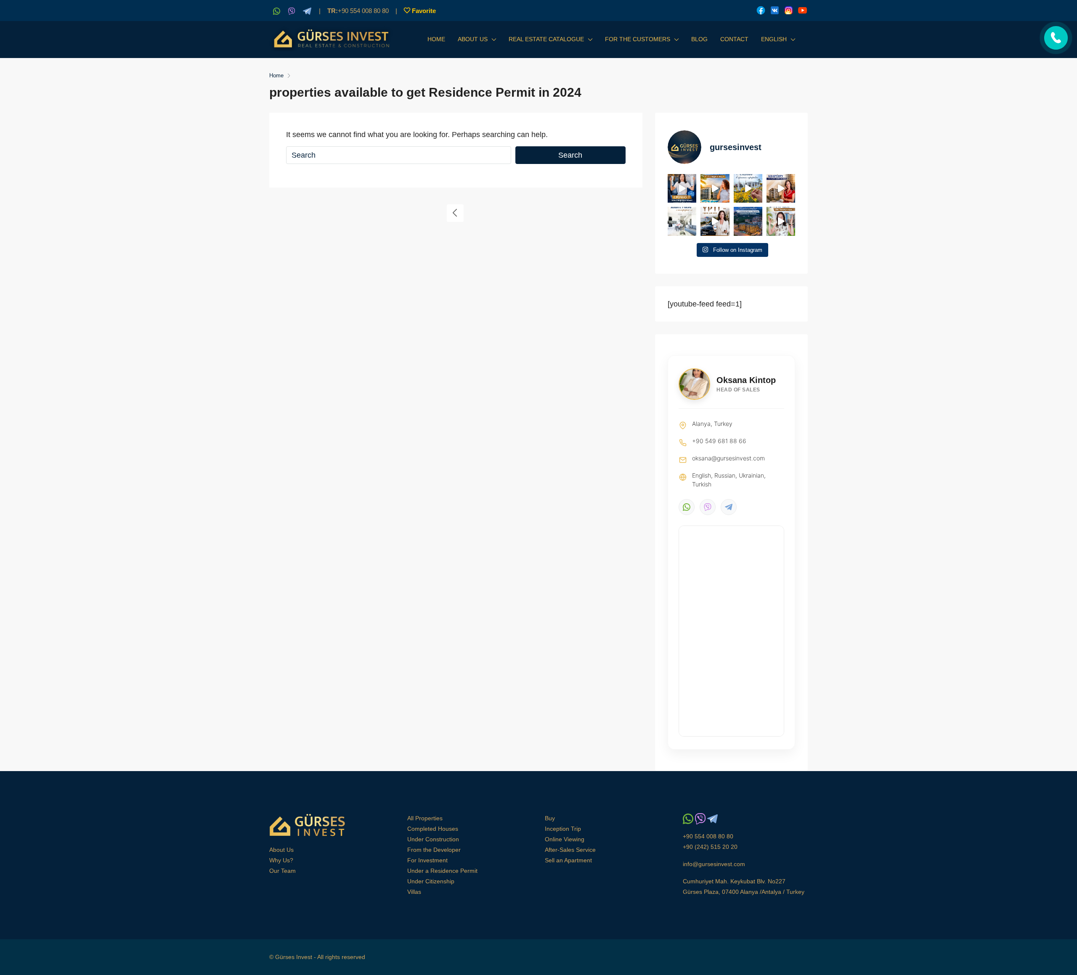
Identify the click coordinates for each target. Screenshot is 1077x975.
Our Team (282, 870)
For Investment (427, 860)
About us (473, 39)
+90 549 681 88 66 (719, 440)
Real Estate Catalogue (546, 39)
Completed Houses (432, 828)
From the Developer (434, 849)
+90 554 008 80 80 (358, 10)
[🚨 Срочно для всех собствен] (682, 188)
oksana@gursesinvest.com (728, 458)
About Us (281, 849)
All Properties (425, 818)
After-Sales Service (570, 849)
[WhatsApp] (687, 507)
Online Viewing (564, 839)
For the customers (637, 39)
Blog (699, 39)
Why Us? (281, 860)
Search (570, 155)
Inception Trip (563, 828)
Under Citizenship (430, 881)
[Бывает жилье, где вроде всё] (682, 221)
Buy (550, 818)
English (774, 39)
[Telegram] (729, 507)
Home (436, 39)
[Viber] (708, 507)
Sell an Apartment (568, 860)
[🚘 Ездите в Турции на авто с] (714, 221)
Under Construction (433, 839)
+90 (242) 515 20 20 (710, 846)
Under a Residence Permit (442, 870)
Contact (734, 39)
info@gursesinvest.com (714, 864)
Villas (414, 891)
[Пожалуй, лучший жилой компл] (781, 221)
